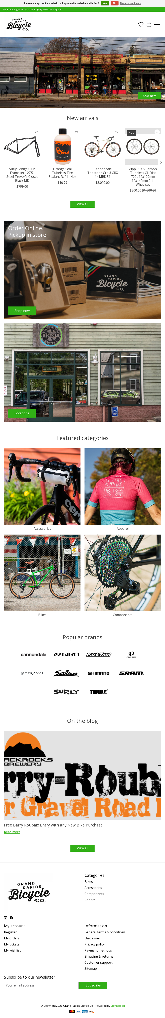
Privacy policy (95, 944)
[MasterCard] (72, 1012)
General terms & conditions (105, 932)
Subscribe (93, 985)
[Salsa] (66, 674)
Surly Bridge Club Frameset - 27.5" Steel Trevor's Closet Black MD (22, 175)
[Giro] (66, 655)
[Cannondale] (34, 655)
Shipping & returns (99, 956)
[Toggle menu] (157, 24)
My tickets (11, 944)
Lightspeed (118, 1005)
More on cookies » (130, 3)
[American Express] (85, 1012)
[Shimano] (99, 674)
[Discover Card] (91, 1012)
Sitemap (91, 968)
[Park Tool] (99, 655)
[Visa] (78, 1012)
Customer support (98, 962)
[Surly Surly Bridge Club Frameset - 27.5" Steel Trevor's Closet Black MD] (22, 146)
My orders (12, 938)
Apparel (123, 528)
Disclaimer (92, 938)
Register (10, 932)
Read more (12, 832)
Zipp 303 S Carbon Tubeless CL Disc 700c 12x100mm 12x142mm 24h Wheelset (143, 177)
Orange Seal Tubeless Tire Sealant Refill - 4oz (62, 173)
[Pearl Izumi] (131, 655)
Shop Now (149, 96)
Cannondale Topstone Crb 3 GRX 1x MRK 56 (102, 173)
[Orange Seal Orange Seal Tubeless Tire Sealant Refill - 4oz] (62, 146)
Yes (105, 3)
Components (122, 615)
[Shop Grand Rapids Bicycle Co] (18, 24)
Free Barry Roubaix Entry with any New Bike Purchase (53, 825)
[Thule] (99, 692)
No (114, 3)
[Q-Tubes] (34, 674)
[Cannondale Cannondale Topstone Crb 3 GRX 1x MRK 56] (103, 146)
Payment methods (98, 950)
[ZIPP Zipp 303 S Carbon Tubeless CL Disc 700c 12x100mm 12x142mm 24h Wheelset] (143, 146)
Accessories (42, 528)
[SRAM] (131, 674)
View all (82, 204)
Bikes (42, 615)
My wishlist (12, 950)
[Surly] (66, 692)
